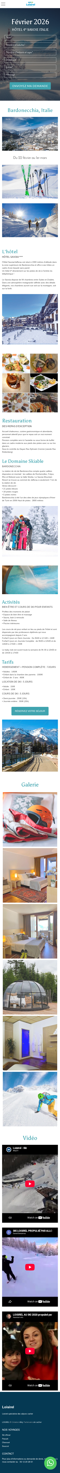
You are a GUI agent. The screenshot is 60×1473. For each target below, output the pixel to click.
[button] (50, 1463)
